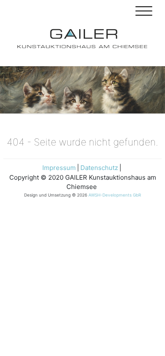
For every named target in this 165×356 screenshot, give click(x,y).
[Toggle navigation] (144, 12)
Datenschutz (99, 168)
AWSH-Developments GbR (114, 194)
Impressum (59, 168)
